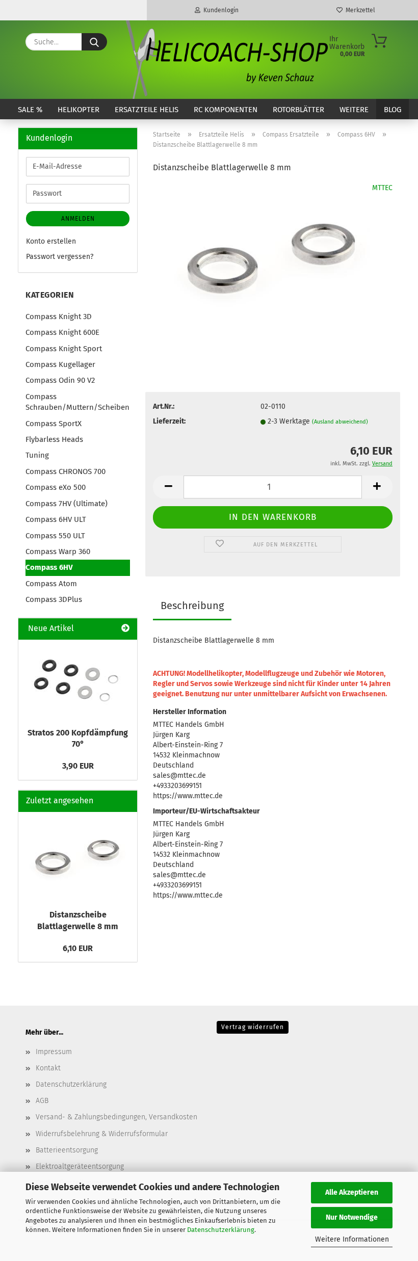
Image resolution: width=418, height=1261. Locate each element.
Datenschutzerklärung (220, 1229)
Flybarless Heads (54, 439)
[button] (168, 487)
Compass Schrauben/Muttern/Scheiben (77, 402)
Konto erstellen (51, 241)
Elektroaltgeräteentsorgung (80, 1166)
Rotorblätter (298, 109)
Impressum (54, 1051)
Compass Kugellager (60, 364)
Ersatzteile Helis (146, 109)
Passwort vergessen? (59, 256)
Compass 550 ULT (55, 535)
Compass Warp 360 (57, 551)
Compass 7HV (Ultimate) (66, 503)
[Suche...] (94, 41)
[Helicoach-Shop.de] (225, 59)
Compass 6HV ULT (55, 519)
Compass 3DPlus (53, 599)
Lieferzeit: (169, 421)
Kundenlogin (219, 10)
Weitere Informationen (352, 1239)
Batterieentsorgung (67, 1150)
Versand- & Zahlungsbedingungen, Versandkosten (116, 1117)
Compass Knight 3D (58, 316)
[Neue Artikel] (125, 629)
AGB (42, 1100)
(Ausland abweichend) (340, 421)
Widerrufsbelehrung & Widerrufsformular (102, 1133)
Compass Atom (51, 583)
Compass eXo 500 (55, 487)
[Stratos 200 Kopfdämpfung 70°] (78, 680)
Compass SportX (53, 423)
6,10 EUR (78, 948)
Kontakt (48, 1068)
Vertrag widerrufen (252, 1027)
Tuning (37, 455)
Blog (392, 109)
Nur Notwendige (352, 1217)
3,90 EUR (78, 766)
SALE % (30, 109)
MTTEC (382, 187)
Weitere (354, 109)
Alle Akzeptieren (351, 1192)
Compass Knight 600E (62, 332)
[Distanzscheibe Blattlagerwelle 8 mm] (273, 259)
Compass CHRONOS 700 (65, 471)
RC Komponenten (225, 109)
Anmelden (78, 218)
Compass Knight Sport (63, 348)
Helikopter (78, 109)
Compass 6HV (49, 567)
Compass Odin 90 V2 (60, 380)
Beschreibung (192, 605)
